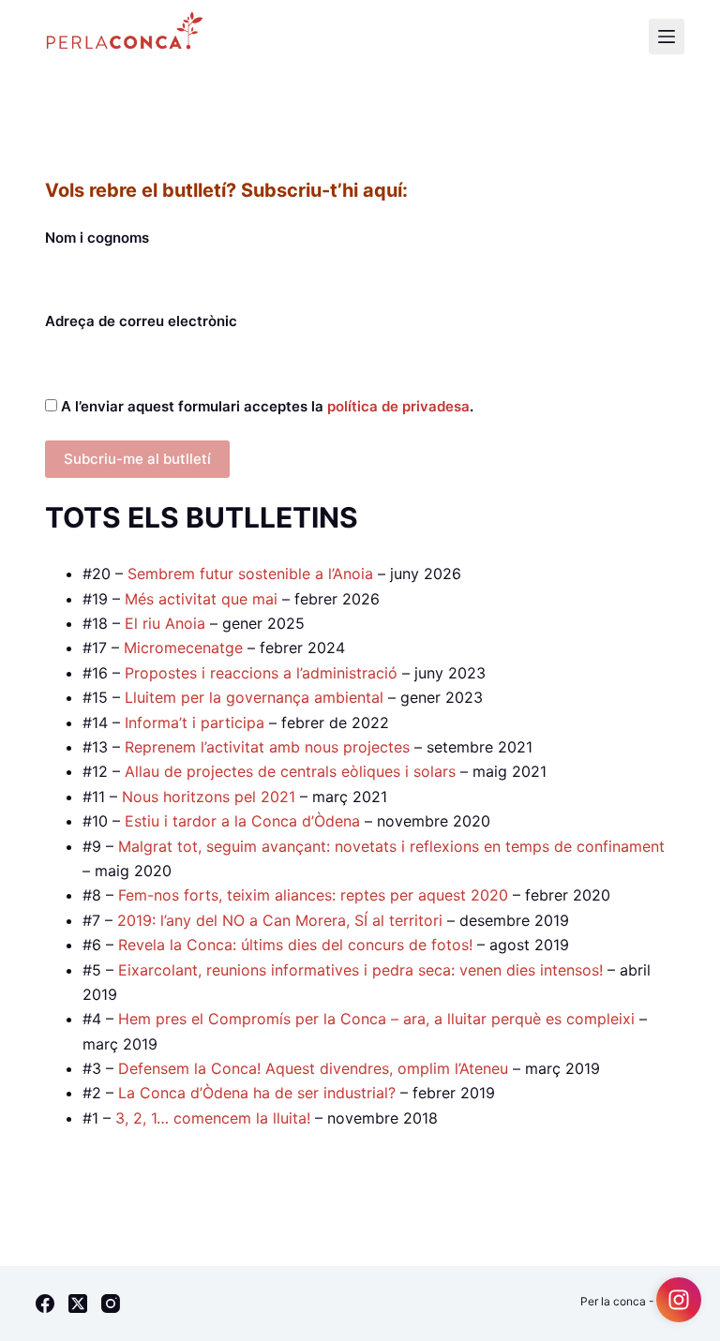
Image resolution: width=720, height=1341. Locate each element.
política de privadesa (398, 406)
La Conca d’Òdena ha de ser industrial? (257, 1092)
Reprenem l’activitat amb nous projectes (267, 747)
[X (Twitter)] (77, 1303)
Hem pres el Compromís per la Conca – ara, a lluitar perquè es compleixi (376, 1018)
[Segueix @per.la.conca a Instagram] (678, 1299)
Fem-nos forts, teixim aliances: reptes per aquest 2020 (313, 895)
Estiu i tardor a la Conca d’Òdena (242, 821)
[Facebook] (45, 1303)
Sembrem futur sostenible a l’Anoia (250, 573)
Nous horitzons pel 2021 (208, 796)
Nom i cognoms (97, 237)
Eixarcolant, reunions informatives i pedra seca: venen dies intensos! (360, 970)
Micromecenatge (183, 647)
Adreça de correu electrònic (141, 321)
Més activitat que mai (201, 598)
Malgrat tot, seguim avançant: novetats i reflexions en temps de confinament (391, 846)
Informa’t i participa (194, 722)
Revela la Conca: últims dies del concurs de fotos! (295, 944)
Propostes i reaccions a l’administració (261, 672)
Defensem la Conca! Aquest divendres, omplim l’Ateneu (313, 1068)
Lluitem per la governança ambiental (254, 697)
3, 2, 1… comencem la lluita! (212, 1118)
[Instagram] (110, 1303)
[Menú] (666, 36)
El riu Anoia (167, 623)
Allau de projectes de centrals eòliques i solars (290, 771)
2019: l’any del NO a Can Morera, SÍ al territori (279, 920)
